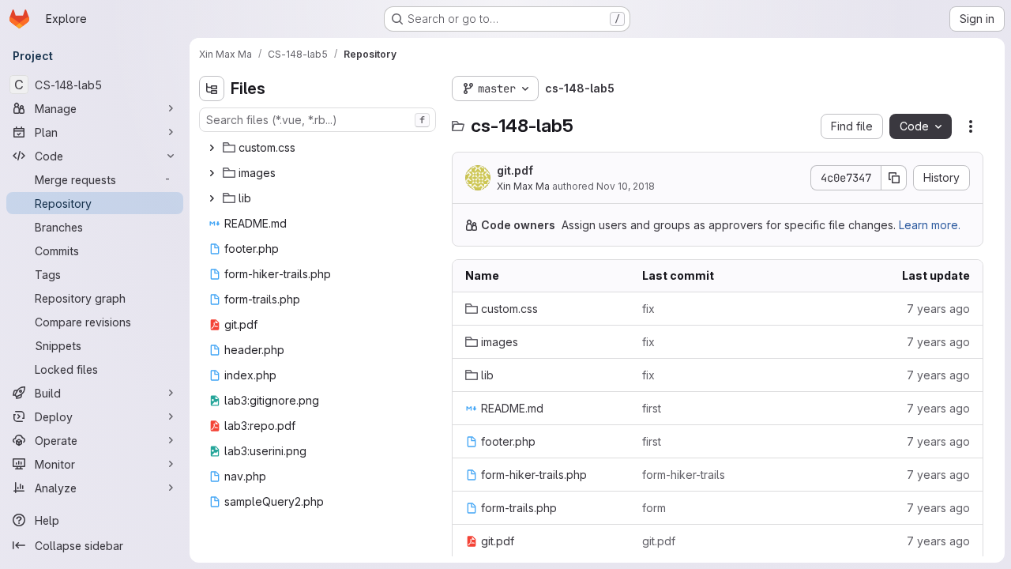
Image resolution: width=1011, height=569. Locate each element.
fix (648, 308)
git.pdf (515, 170)
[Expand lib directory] (211, 198)
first (651, 408)
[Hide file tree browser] (211, 88)
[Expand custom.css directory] (211, 147)
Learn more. (929, 225)
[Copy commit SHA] (894, 177)
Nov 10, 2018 (625, 186)
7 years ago (938, 308)
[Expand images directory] (211, 173)
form (654, 507)
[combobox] (317, 119)
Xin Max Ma (523, 186)
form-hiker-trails (683, 474)
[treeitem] (319, 147)
